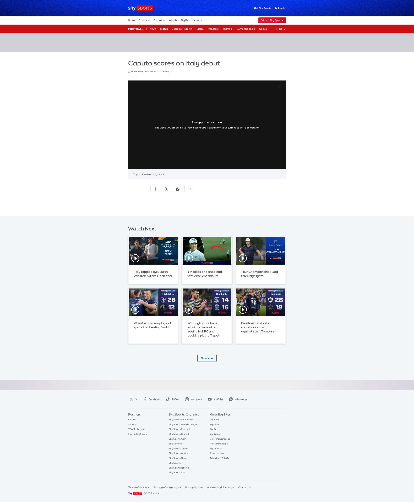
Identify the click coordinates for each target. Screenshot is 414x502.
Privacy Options (194, 487)
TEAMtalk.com (136, 429)
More (196, 20)
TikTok (175, 399)
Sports (143, 20)
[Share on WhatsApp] (178, 189)
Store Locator (216, 453)
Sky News (214, 424)
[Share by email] (189, 189)
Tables (200, 29)
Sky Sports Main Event (181, 419)
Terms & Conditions (138, 487)
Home (131, 20)
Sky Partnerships (218, 444)
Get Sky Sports (262, 8)
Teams (227, 29)
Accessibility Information (220, 487)
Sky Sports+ (175, 463)
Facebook (154, 399)
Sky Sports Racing (179, 468)
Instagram (196, 399)
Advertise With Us (219, 458)
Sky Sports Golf (177, 439)
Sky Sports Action (178, 453)
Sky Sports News (178, 458)
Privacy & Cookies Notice (167, 487)
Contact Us (244, 487)
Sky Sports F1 (176, 444)
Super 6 (132, 424)
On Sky (263, 29)
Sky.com (214, 419)
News (153, 29)
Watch (173, 20)
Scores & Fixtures (182, 29)
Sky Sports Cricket (179, 434)
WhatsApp (241, 399)
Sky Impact (215, 448)
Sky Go (213, 429)
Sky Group (215, 434)
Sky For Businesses (219, 439)
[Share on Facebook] (155, 189)
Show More (207, 358)
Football (135, 29)
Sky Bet (185, 20)
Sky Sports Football (179, 429)
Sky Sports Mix (177, 472)
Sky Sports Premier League (183, 424)
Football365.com (137, 434)
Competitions (244, 29)
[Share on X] (166, 189)
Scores (158, 20)
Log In (281, 8)
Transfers (213, 29)
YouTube (218, 399)
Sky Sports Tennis (178, 448)
